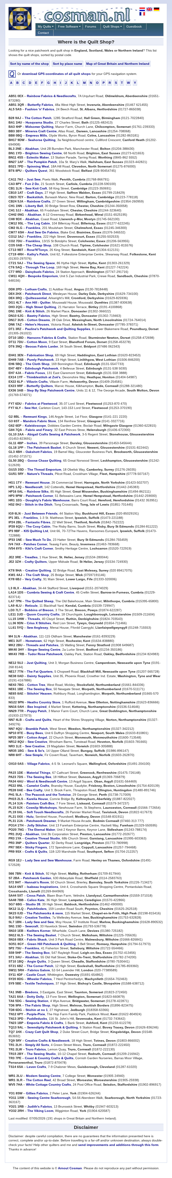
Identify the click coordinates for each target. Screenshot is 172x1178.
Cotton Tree (36, 685)
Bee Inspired (37, 707)
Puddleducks (37, 1018)
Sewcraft (31, 926)
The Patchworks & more (45, 913)
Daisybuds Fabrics (39, 272)
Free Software (68, 26)
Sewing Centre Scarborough (49, 1098)
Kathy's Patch (37, 254)
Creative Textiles (37, 917)
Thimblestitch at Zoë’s (43, 377)
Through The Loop (40, 267)
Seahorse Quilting (42, 140)
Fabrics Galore (39, 970)
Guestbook (134, 26)
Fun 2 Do (32, 184)
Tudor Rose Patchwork (45, 654)
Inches (32, 443)
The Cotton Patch (38, 118)
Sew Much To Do (38, 539)
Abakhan (32, 148)
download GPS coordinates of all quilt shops (56, 74)
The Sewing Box (39, 689)
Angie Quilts (36, 961)
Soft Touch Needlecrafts (45, 812)
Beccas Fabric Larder (42, 346)
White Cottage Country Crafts (48, 1084)
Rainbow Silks (38, 491)
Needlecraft (34, 487)
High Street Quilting (41, 307)
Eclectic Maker (38, 157)
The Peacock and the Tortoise (48, 794)
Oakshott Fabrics (39, 452)
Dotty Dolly (35, 996)
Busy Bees (35, 733)
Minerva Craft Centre (41, 131)
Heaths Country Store (43, 702)
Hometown (34, 641)
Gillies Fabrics (37, 1093)
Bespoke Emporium (43, 276)
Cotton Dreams (38, 320)
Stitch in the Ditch (38, 504)
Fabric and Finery (39, 430)
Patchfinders (37, 909)
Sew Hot (30, 408)
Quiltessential (36, 298)
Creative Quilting (38, 570)
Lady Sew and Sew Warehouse (48, 860)
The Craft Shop (37, 575)
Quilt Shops (111, 26)
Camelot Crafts (38, 785)
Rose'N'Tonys (37, 250)
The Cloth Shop (37, 364)
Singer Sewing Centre (44, 649)
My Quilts (44, 26)
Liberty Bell (34, 206)
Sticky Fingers (36, 847)
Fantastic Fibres (38, 522)
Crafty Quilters (36, 561)
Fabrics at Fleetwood (41, 403)
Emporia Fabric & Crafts (45, 1023)
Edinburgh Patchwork (41, 368)
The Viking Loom (40, 1111)
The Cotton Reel (38, 1080)
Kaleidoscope (35, 425)
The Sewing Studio (41, 1054)
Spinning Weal (38, 166)
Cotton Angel (37, 737)
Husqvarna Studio (39, 122)
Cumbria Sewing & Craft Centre (50, 592)
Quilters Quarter (37, 843)
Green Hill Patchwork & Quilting (51, 944)
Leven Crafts (36, 1067)
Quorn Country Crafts (43, 614)
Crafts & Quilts (36, 851)
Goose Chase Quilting (44, 460)
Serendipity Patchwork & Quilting (52, 1027)
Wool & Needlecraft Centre (47, 781)
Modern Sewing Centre (43, 1076)
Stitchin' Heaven (39, 693)
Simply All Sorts (37, 1045)
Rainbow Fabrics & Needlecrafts (51, 96)
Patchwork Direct (38, 294)
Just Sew (34, 179)
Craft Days (35, 192)
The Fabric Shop (37, 1005)
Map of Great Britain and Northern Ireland (117, 63)
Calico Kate (36, 900)
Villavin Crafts (37, 381)
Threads (34, 619)
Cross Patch (36, 895)
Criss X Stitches (39, 623)
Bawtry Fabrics (38, 315)
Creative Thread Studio (42, 838)
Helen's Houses (37, 324)
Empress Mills (36, 135)
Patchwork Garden (37, 878)
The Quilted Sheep (39, 601)
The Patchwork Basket (44, 447)
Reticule (31, 605)
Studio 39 (33, 904)
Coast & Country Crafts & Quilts (49, 1058)
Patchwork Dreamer (41, 821)
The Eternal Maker (41, 829)
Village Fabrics (38, 763)
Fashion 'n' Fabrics (39, 109)
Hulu (30, 816)
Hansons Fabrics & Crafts (46, 337)
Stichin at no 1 (37, 1010)
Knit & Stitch (35, 311)
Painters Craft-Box (40, 803)
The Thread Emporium (44, 469)
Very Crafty (33, 579)
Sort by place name (67, 63)
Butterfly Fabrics (40, 104)
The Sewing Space (41, 263)
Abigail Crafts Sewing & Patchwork (53, 434)
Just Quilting (37, 663)
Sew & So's (36, 750)
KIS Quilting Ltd (36, 531)
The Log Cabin (38, 223)
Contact (43, 33)
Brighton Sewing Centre (43, 153)
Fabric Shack (37, 939)
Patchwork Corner (39, 496)
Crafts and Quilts (38, 720)
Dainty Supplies (39, 676)
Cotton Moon (37, 342)
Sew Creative (37, 741)
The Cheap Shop (38, 245)
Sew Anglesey (37, 627)
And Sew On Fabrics (43, 232)
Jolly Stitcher (37, 825)
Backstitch (35, 197)
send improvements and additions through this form (118, 1145)
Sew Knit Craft (36, 188)
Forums (90, 26)
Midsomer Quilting (39, 126)
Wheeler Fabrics (39, 979)
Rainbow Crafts (38, 201)
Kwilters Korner (38, 930)
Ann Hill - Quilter (37, 302)
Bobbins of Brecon (39, 610)
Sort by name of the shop (29, 63)
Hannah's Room (37, 882)
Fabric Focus (35, 373)
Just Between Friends (41, 513)
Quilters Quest (36, 170)
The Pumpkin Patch (42, 162)
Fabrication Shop (40, 355)
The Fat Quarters (40, 671)
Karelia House (37, 799)
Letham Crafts (36, 289)
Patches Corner (35, 544)
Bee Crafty (35, 790)
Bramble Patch (37, 728)
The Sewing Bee (39, 777)
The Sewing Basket (41, 935)
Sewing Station (36, 1001)
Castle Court (35, 974)
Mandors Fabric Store (39, 421)
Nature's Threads (40, 474)
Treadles (31, 557)
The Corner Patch (40, 966)
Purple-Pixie (36, 1014)
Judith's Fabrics (39, 1106)
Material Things (38, 772)
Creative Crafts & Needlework (47, 1040)
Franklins (33, 228)
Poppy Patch (37, 711)
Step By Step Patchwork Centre (51, 390)
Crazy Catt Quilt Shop (41, 1032)
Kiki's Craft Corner (39, 548)
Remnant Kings (35, 416)
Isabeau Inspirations (42, 887)
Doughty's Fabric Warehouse (48, 500)
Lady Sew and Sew (39, 922)
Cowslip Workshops (41, 807)
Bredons (31, 992)
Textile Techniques (39, 983)
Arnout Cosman (70, 1168)
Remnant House (37, 482)
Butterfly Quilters (40, 386)
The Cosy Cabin (38, 526)
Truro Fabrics (36, 1049)
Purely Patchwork (40, 359)
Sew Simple (34, 755)
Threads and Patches (42, 645)
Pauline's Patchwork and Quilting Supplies (57, 329)
